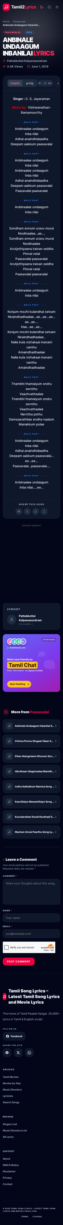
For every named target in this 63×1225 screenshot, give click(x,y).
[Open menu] (57, 7)
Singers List (10, 1124)
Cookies (37, 1216)
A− (40, 83)
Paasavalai (19, 21)
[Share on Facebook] (18, 511)
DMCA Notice (11, 1164)
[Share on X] (18, 1052)
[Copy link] (44, 511)
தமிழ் (30, 83)
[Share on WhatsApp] (35, 511)
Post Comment (18, 961)
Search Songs (11, 1102)
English (15, 83)
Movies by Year (12, 1083)
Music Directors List (15, 1130)
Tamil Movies (11, 1076)
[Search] (49, 7)
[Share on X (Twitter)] (27, 511)
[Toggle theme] (41, 7)
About (6, 1158)
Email (8, 926)
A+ (50, 83)
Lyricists (8, 1095)
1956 (29, 32)
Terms (24, 1216)
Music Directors (12, 1089)
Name (7, 910)
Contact (7, 1184)
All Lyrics (8, 1136)
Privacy (7, 1177)
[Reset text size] (45, 83)
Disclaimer (9, 1171)
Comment (10, 876)
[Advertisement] (31, 560)
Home (6, 21)
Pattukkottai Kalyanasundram (27, 61)
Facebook (16, 1036)
